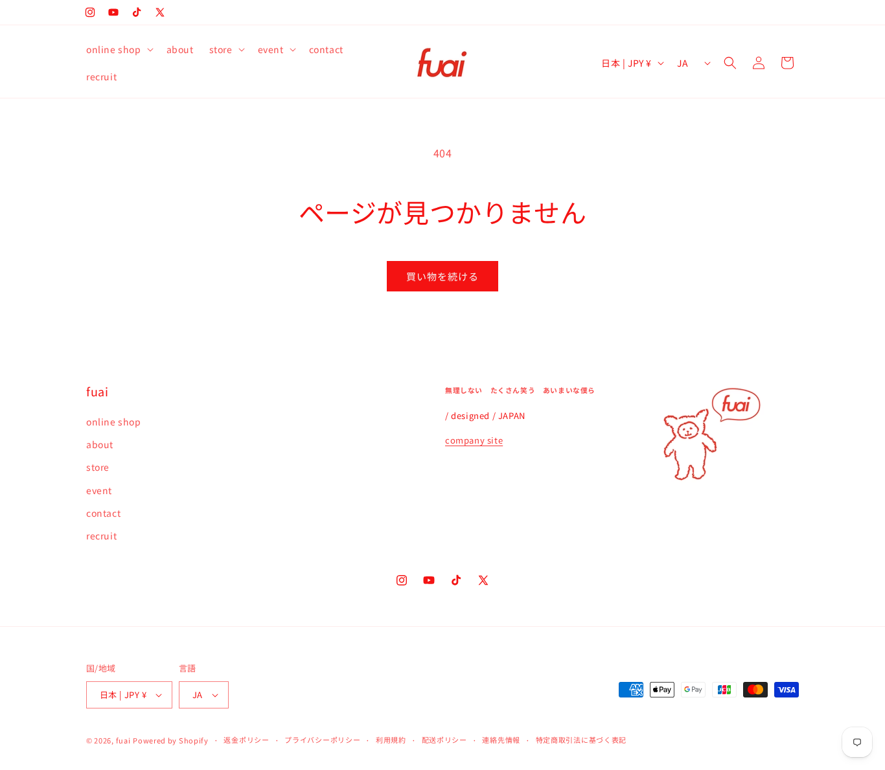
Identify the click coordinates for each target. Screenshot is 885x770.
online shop (113, 421)
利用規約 (391, 739)
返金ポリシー (246, 739)
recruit (101, 535)
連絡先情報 (501, 739)
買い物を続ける (442, 276)
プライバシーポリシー (322, 739)
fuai (123, 740)
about (99, 444)
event (99, 490)
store (97, 466)
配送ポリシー (444, 739)
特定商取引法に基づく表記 (581, 739)
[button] (118, 49)
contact (103, 512)
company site (474, 440)
